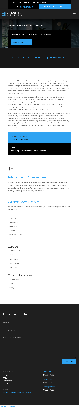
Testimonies (7, 381)
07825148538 (26, 6)
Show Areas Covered (7, 407)
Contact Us (7, 383)
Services (6, 375)
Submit (69, 361)
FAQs (5, 378)
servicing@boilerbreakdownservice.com (17, 393)
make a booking (55, 6)
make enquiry (21, 42)
